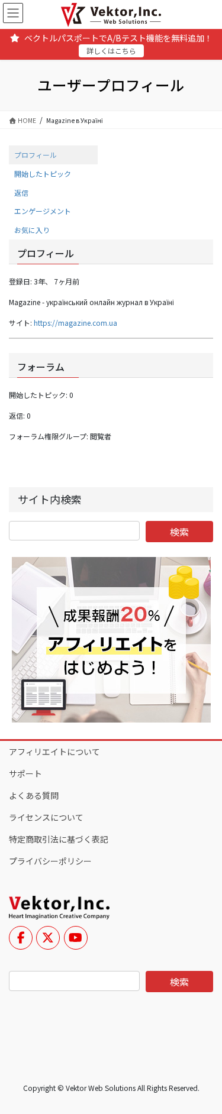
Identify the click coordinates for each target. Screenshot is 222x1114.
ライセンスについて (46, 817)
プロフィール (35, 155)
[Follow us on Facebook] (21, 938)
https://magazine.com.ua (75, 323)
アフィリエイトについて (54, 751)
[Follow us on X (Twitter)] (48, 938)
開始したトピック (42, 174)
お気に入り (32, 230)
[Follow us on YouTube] (76, 938)
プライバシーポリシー (50, 861)
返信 (21, 192)
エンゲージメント (42, 211)
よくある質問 (34, 795)
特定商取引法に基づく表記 (58, 839)
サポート (25, 773)
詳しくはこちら (111, 51)
